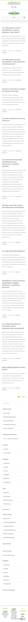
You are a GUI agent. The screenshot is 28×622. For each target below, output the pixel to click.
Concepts (6, 467)
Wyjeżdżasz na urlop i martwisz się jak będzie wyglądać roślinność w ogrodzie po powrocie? (13, 284)
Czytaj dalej (4, 52)
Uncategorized (7, 482)
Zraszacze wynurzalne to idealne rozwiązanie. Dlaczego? (13, 90)
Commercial (6, 463)
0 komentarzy (18, 50)
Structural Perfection (9, 420)
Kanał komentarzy (8, 500)
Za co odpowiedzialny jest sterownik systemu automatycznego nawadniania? (13, 326)
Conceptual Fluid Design (9, 424)
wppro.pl (22, 619)
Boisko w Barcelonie (13, 438)
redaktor (5, 50)
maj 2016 (6, 449)
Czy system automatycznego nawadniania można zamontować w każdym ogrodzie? (12, 163)
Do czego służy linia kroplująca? (13, 251)
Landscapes (6, 474)
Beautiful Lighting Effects (10, 417)
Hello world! (7, 413)
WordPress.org (7, 504)
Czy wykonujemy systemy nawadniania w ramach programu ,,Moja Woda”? (11, 30)
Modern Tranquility (8, 428)
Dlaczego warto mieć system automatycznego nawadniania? (13, 206)
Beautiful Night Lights (9, 537)
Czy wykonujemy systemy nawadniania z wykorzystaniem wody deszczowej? (13, 61)
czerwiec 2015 (7, 453)
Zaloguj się (6, 492)
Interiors (6, 471)
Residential (6, 478)
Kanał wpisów (7, 496)
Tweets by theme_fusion (9, 555)
